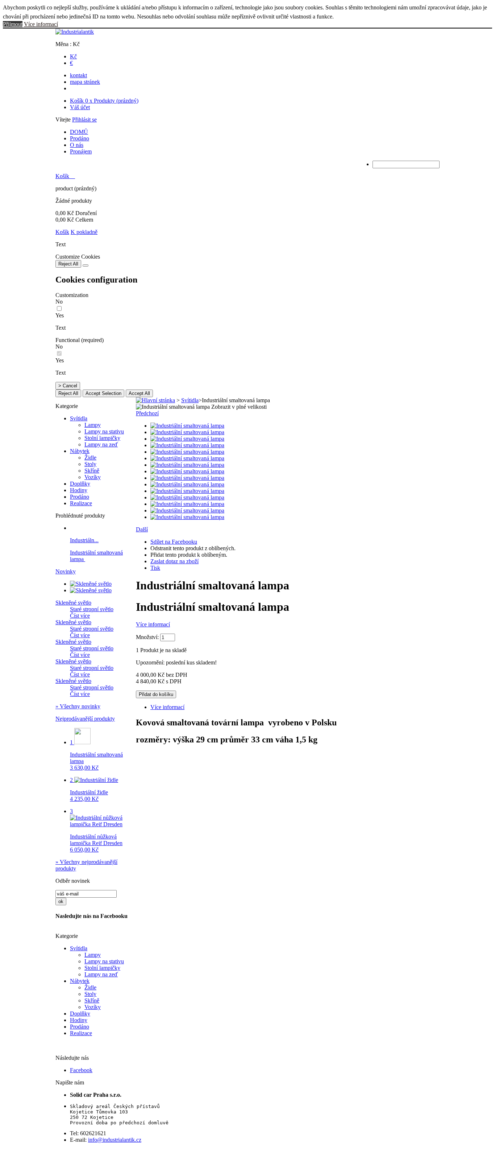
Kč (73, 56)
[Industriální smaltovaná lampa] (187, 426)
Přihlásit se (84, 119)
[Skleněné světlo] (91, 584)
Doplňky (80, 484)
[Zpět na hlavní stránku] (155, 400)
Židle (90, 457)
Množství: (147, 637)
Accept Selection (103, 393)
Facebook (81, 1070)
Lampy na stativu (104, 431)
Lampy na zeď (101, 444)
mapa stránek (85, 82)
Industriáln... (84, 540)
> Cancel (67, 385)
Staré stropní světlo (91, 609)
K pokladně (84, 232)
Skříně (91, 471)
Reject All (68, 264)
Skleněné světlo (73, 603)
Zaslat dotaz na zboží (174, 561)
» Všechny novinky (77, 706)
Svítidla (78, 418)
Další (142, 529)
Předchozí (147, 413)
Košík (104, 101)
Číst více (80, 616)
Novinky (65, 571)
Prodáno (79, 138)
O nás (76, 145)
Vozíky (92, 477)
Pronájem (81, 151)
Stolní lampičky (102, 438)
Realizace (81, 503)
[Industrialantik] (74, 32)
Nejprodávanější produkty (85, 719)
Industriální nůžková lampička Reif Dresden (96, 843)
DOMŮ (79, 132)
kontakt (78, 75)
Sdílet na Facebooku (173, 542)
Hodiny (78, 490)
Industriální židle (89, 795)
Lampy (92, 425)
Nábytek (80, 451)
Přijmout (12, 24)
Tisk (155, 568)
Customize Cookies (77, 257)
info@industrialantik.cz (114, 1140)
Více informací (41, 24)
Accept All (139, 393)
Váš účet (80, 107)
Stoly (90, 464)
